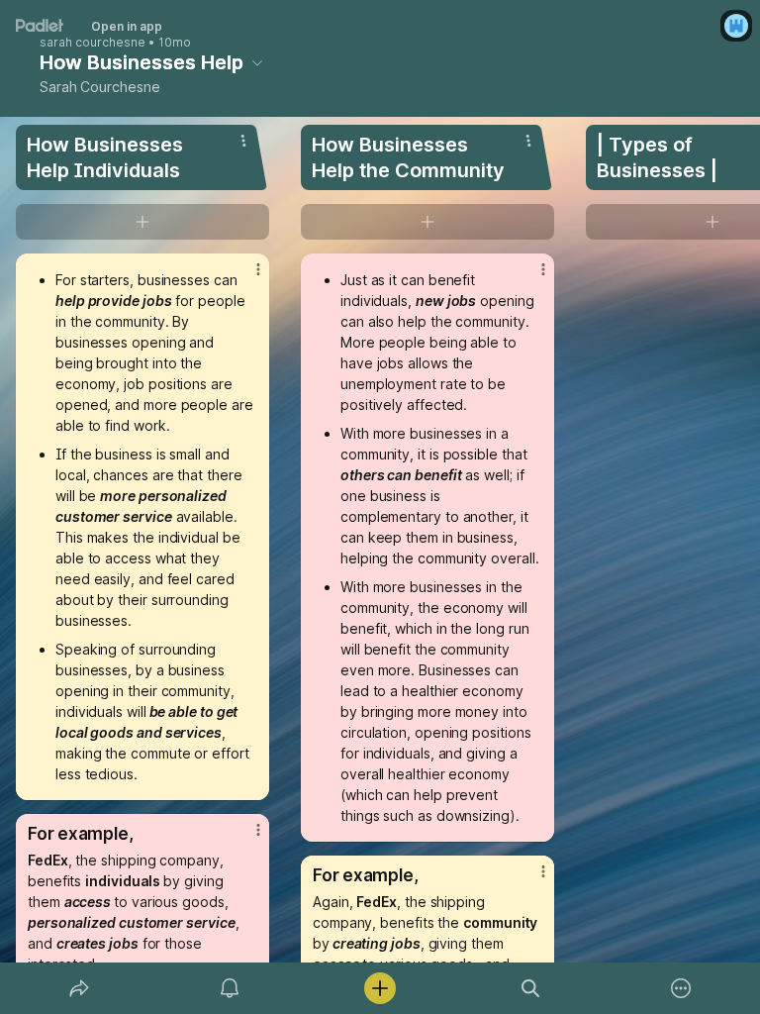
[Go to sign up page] (736, 26)
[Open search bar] (530, 988)
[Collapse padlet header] (257, 62)
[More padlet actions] (681, 988)
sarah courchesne (92, 43)
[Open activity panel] (229, 988)
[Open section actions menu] (243, 140)
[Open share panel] (79, 988)
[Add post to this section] (142, 222)
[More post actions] (245, 277)
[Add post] (380, 988)
